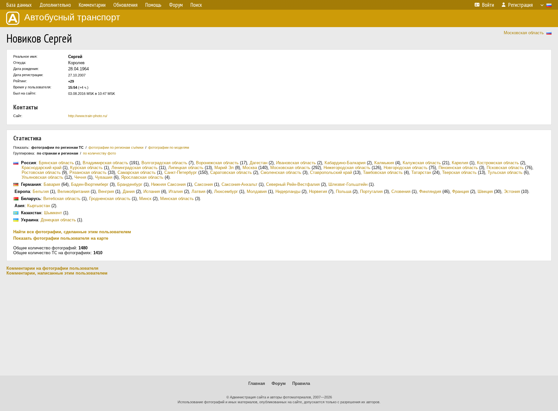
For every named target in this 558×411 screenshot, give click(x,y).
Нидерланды (287, 191)
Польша (343, 191)
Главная (256, 383)
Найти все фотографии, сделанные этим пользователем (72, 231)
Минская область (177, 198)
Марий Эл (224, 167)
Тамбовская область (383, 172)
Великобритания (73, 191)
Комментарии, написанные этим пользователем (57, 273)
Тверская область (459, 172)
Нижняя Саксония (168, 184)
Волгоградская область (164, 162)
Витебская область (61, 198)
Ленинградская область (134, 167)
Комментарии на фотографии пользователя (52, 268)
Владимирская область (105, 162)
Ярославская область (142, 177)
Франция (460, 191)
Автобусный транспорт (72, 17)
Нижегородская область (347, 167)
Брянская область (56, 162)
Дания (129, 191)
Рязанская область (88, 172)
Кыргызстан (38, 205)
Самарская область (137, 172)
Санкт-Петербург (180, 172)
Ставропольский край (331, 172)
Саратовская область (231, 172)
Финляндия (430, 191)
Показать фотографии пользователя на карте (60, 238)
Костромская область (498, 162)
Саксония (203, 184)
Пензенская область (458, 167)
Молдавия (257, 191)
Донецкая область (58, 219)
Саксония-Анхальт (239, 184)
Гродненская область (109, 198)
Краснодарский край (41, 167)
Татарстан (421, 172)
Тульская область (505, 172)
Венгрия (106, 191)
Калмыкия (384, 162)
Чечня (80, 177)
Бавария (52, 184)
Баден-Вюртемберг (89, 184)
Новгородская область (406, 167)
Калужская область (422, 162)
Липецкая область (185, 167)
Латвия (198, 191)
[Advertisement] (279, 325)
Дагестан (258, 162)
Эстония (512, 191)
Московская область (524, 32)
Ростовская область (41, 172)
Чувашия (103, 177)
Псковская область (505, 167)
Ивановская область (296, 162)
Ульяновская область (42, 177)
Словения (400, 191)
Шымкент (53, 212)
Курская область (86, 167)
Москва (250, 167)
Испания (151, 191)
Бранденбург (129, 184)
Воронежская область (217, 162)
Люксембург (226, 191)
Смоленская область (281, 172)
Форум (279, 383)
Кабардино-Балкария (345, 162)
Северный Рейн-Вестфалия (293, 184)
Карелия (460, 162)
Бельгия (41, 191)
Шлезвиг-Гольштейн (347, 184)
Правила (301, 383)
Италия (176, 191)
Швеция (485, 191)
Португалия (371, 191)
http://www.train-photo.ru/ (87, 116)
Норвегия (318, 191)
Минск (145, 198)
